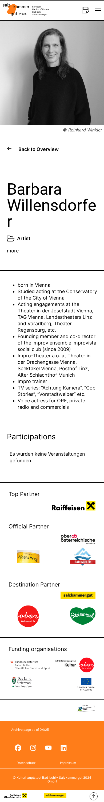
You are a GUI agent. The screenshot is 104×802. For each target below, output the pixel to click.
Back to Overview (38, 149)
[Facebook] (18, 747)
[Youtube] (48, 747)
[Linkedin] (63, 747)
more (13, 251)
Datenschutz (26, 763)
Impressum (68, 763)
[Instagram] (33, 747)
